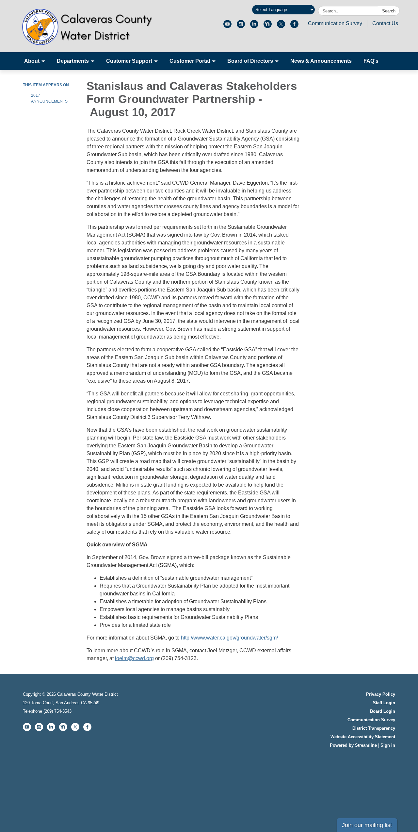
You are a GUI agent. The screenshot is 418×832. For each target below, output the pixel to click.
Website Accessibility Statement (362, 736)
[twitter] (281, 26)
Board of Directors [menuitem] (250, 61)
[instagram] (241, 26)
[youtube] (227, 26)
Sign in (387, 745)
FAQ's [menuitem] (370, 61)
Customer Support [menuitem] (129, 61)
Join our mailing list (367, 825)
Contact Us (385, 23)
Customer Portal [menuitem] (189, 61)
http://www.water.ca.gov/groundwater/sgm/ (229, 638)
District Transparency (373, 728)
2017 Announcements (49, 98)
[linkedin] (254, 26)
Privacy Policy (380, 694)
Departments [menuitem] (73, 61)
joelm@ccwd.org (134, 658)
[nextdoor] (268, 26)
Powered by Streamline (353, 745)
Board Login (382, 711)
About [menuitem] (32, 61)
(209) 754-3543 (57, 711)
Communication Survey (335, 23)
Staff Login (384, 702)
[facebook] (294, 26)
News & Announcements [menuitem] (321, 61)
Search (388, 10)
